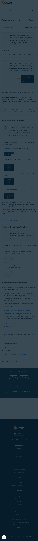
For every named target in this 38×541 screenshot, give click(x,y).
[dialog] (19, 270)
